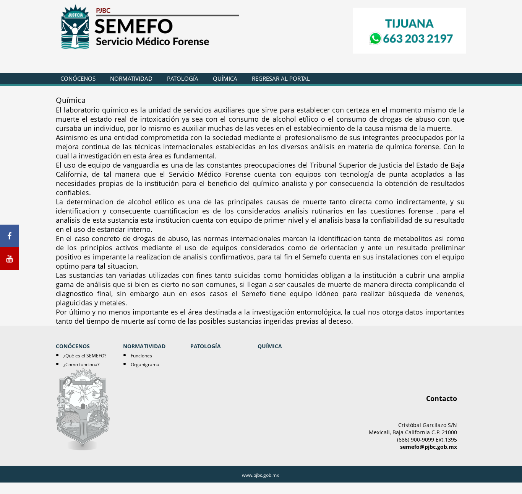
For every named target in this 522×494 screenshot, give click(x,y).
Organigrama (145, 364)
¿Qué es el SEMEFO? (84, 355)
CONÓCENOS (78, 78)
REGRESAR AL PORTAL (281, 78)
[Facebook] (9, 236)
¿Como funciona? (81, 364)
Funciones (141, 355)
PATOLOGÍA (182, 78)
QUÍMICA (225, 78)
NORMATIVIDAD (131, 78)
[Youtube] (9, 258)
